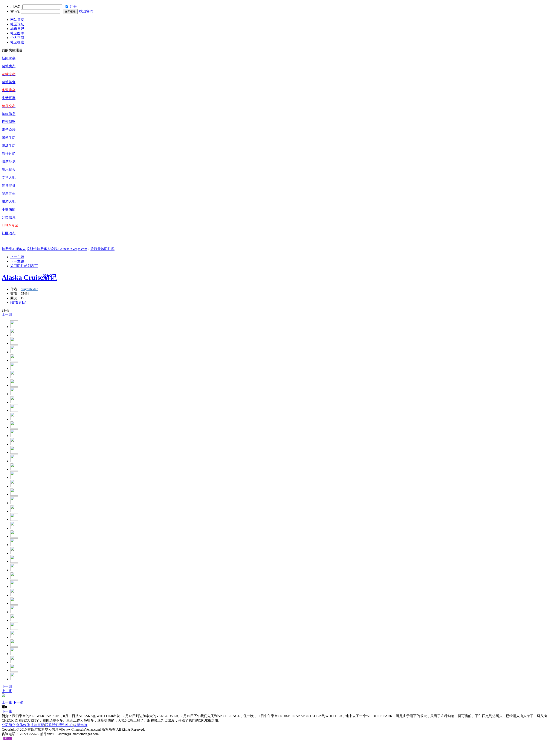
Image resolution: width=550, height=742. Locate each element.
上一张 (7, 691)
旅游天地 (8, 201)
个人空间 (17, 38)
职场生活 (8, 145)
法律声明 (37, 725)
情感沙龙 (8, 161)
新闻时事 (8, 58)
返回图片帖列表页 (24, 266)
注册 (73, 6)
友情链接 (80, 725)
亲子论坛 (8, 130)
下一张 (18, 702)
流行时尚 (8, 153)
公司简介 (8, 725)
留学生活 (8, 138)
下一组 (7, 686)
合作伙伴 (23, 725)
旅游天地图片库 (102, 249)
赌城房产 (8, 66)
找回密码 (86, 11)
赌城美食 (8, 82)
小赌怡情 (8, 209)
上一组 (7, 314)
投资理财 (8, 122)
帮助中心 (66, 725)
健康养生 (8, 193)
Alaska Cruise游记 (29, 277)
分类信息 (8, 217)
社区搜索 (17, 42)
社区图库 (17, 33)
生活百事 (8, 98)
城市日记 (17, 29)
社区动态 (8, 233)
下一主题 (17, 261)
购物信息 (8, 114)
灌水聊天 (8, 169)
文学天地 (8, 177)
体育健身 (8, 185)
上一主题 (17, 257)
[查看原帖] (18, 302)
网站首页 (17, 20)
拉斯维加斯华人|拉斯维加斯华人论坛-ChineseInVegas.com (44, 249)
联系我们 (52, 725)
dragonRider (29, 289)
